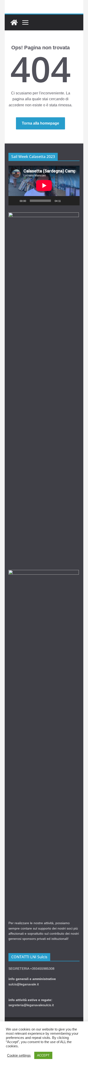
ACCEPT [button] (43, 1055)
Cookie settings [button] (19, 1055)
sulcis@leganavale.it (23, 984)
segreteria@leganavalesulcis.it (31, 1005)
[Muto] (66, 200)
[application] (44, 185)
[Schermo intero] (73, 200)
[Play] (14, 200)
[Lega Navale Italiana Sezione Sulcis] (14, 22)
